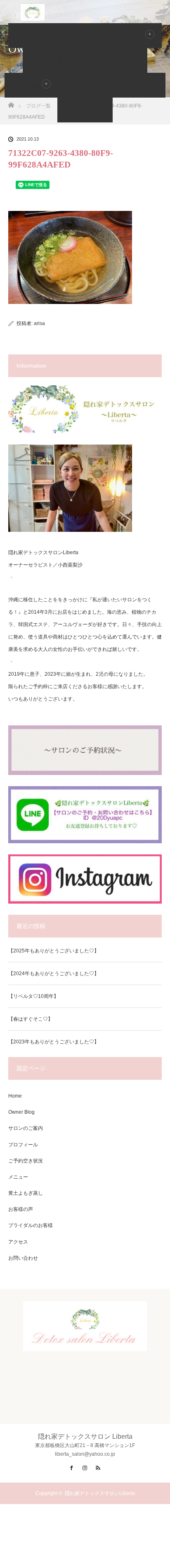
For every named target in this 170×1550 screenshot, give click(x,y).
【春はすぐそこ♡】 (30, 1019)
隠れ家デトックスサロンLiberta (100, 1493)
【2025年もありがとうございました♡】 (53, 951)
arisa (39, 323)
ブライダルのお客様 (30, 1225)
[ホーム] (11, 103)
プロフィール (117, 60)
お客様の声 (31, 85)
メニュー (18, 1177)
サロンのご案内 (81, 35)
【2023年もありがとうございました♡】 (53, 1042)
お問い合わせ (135, 85)
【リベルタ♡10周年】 (33, 996)
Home (28, 35)
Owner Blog (85, 110)
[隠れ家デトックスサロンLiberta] (85, 1344)
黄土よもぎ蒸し (25, 1193)
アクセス (82, 85)
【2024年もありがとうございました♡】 (53, 973)
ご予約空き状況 (55, 60)
